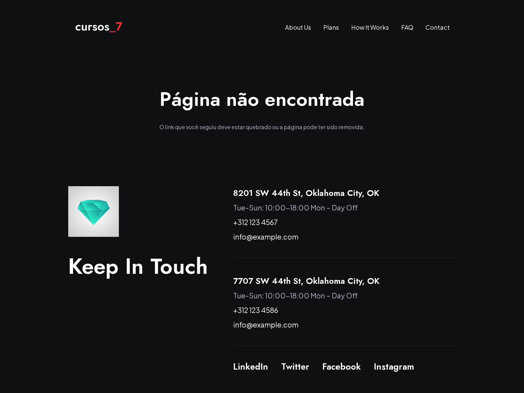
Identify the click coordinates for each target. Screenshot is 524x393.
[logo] (99, 27)
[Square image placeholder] (93, 211)
